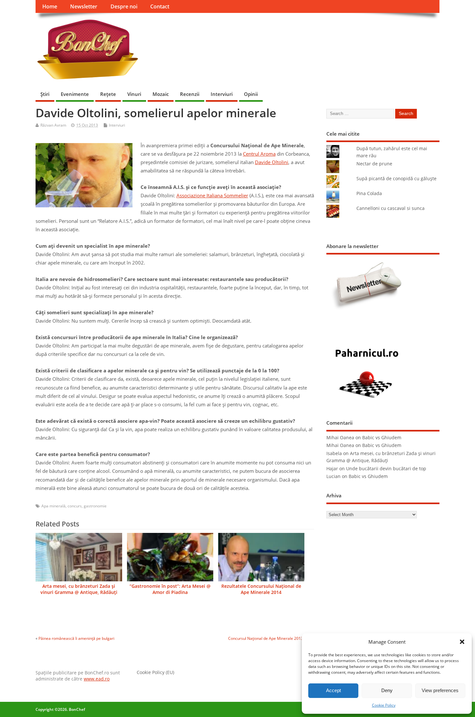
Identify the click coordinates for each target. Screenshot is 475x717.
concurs (75, 506)
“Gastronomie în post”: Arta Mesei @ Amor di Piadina (170, 589)
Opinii (251, 94)
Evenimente (75, 94)
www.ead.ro (97, 679)
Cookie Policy (384, 705)
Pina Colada (369, 193)
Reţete (108, 94)
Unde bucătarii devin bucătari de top (386, 469)
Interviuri (222, 94)
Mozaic (161, 94)
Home (49, 6)
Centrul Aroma (259, 154)
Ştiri (44, 94)
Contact (159, 6)
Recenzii (189, 94)
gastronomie (95, 506)
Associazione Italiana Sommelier (212, 195)
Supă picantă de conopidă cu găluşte (396, 179)
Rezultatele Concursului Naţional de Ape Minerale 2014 (261, 589)
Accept (333, 690)
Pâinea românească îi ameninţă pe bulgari (76, 638)
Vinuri (134, 94)
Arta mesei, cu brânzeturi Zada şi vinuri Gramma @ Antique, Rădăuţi (78, 589)
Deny (387, 690)
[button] (462, 642)
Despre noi (124, 6)
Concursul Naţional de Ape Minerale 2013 (265, 638)
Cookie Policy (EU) (155, 672)
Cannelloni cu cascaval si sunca (390, 208)
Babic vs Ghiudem (381, 438)
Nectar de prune (374, 164)
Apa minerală (53, 506)
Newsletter (83, 6)
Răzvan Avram (53, 125)
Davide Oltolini (271, 162)
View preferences (440, 690)
